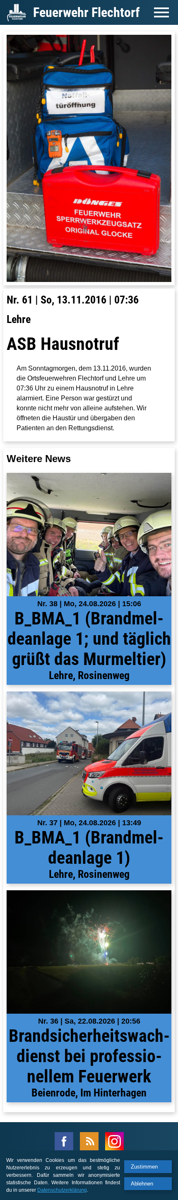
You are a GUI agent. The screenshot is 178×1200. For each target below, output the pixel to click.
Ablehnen (142, 1184)
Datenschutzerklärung (62, 1190)
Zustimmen (144, 1167)
